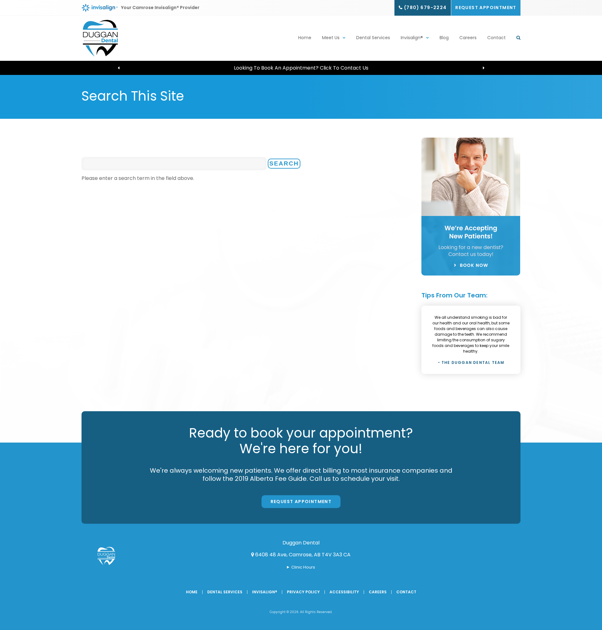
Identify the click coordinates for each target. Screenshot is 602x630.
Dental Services (373, 37)
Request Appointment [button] (485, 7)
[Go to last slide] (118, 68)
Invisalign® (412, 37)
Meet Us (331, 37)
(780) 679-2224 (425, 7)
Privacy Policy (303, 592)
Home (304, 37)
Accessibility (344, 592)
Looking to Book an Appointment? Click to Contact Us (301, 68)
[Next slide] (483, 68)
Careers (468, 37)
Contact (496, 37)
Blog (444, 37)
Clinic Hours (303, 567)
